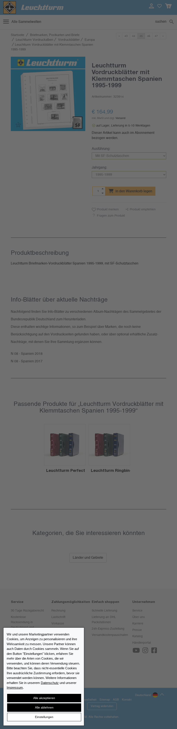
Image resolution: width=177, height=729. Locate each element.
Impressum (15, 687)
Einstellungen (44, 717)
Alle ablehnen (44, 707)
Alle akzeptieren (44, 698)
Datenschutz (50, 683)
